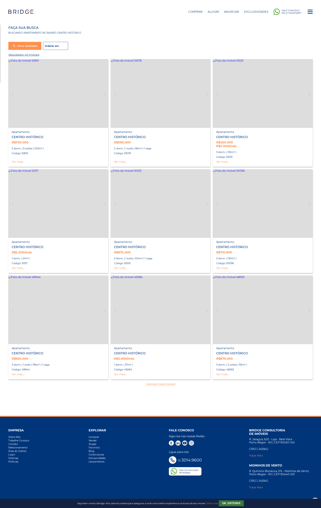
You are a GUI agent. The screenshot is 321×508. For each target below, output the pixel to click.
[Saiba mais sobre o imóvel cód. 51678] (160, 93)
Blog (91, 451)
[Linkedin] (178, 443)
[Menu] (310, 12)
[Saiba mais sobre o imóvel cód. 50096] (263, 203)
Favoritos (94, 447)
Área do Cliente (17, 451)
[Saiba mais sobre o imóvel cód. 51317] (58, 203)
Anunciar (231, 11)
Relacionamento (18, 447)
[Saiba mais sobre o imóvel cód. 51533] (263, 93)
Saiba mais (212, 503)
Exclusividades (256, 11)
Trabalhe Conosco (18, 440)
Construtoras (96, 454)
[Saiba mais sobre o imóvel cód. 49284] (160, 310)
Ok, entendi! (231, 503)
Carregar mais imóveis (160, 384)
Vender (93, 440)
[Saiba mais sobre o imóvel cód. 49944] (58, 310)
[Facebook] (171, 443)
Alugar (213, 11)
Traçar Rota (256, 455)
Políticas (13, 461)
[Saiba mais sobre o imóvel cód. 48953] (263, 310)
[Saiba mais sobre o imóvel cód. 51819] (58, 93)
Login (11, 454)
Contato (13, 444)
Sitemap (13, 458)
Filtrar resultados (27, 46)
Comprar (195, 11)
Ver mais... (18, 161)
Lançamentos (96, 461)
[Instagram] (191, 443)
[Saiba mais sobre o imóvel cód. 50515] (160, 203)
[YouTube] (184, 443)
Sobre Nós (14, 437)
